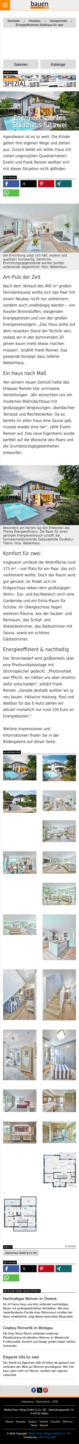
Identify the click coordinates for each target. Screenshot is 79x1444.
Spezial (44, 1425)
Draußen (55, 1421)
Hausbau (21, 1421)
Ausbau (32, 1421)
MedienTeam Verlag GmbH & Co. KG (49, 1433)
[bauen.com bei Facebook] (33, 1389)
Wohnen (67, 1421)
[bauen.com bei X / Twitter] (39, 1389)
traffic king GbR (47, 1437)
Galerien (21, 64)
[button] (11, 183)
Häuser (9, 1421)
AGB (55, 1401)
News (34, 1425)
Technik (43, 1421)
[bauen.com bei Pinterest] (45, 1389)
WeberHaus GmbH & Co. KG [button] (21, 1252)
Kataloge (58, 64)
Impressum (27, 1401)
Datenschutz (43, 1401)
